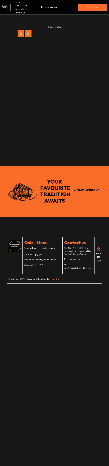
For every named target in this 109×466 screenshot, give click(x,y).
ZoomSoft (55, 279)
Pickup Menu (21, 5)
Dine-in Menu (21, 9)
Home (17, 1)
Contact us (19, 12)
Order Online (93, 7)
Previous (21, 33)
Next (28, 33)
